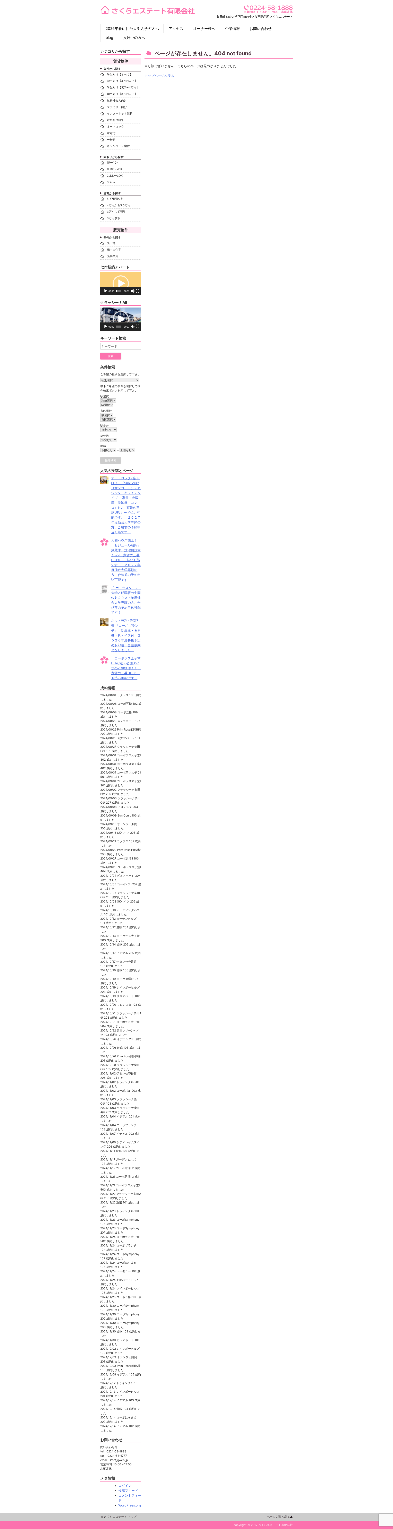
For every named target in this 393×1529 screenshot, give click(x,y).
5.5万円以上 (115, 198)
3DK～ (111, 182)
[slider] (118, 291)
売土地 (111, 243)
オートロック (115, 126)
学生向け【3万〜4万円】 (123, 87)
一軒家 (111, 139)
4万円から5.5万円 (118, 205)
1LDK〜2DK (114, 169)
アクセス (176, 28)
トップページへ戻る (159, 76)
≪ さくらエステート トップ (118, 1516)
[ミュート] (133, 291)
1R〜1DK (112, 162)
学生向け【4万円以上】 (122, 81)
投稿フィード (128, 1490)
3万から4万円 (116, 211)
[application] (120, 283)
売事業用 (112, 256)
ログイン (124, 1486)
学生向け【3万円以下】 (122, 94)
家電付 (111, 133)
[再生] (106, 291)
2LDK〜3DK (115, 175)
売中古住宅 (114, 249)
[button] (121, 283)
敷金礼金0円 (115, 120)
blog (109, 37)
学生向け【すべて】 (120, 74)
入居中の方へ (134, 37)
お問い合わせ (261, 28)
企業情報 (232, 28)
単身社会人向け (117, 100)
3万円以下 (113, 218)
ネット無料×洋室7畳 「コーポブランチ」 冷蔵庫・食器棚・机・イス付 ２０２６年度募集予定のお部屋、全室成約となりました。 (126, 635)
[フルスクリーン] (138, 291)
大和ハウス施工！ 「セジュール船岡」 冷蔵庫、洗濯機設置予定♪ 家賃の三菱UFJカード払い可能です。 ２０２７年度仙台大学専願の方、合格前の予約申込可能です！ (128, 560)
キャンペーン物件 (118, 146)
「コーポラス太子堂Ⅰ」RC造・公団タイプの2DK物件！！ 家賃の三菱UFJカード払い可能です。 (126, 668)
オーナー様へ (204, 28)
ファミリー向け (117, 107)
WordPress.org (129, 1505)
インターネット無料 (120, 113)
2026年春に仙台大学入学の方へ (132, 28)
